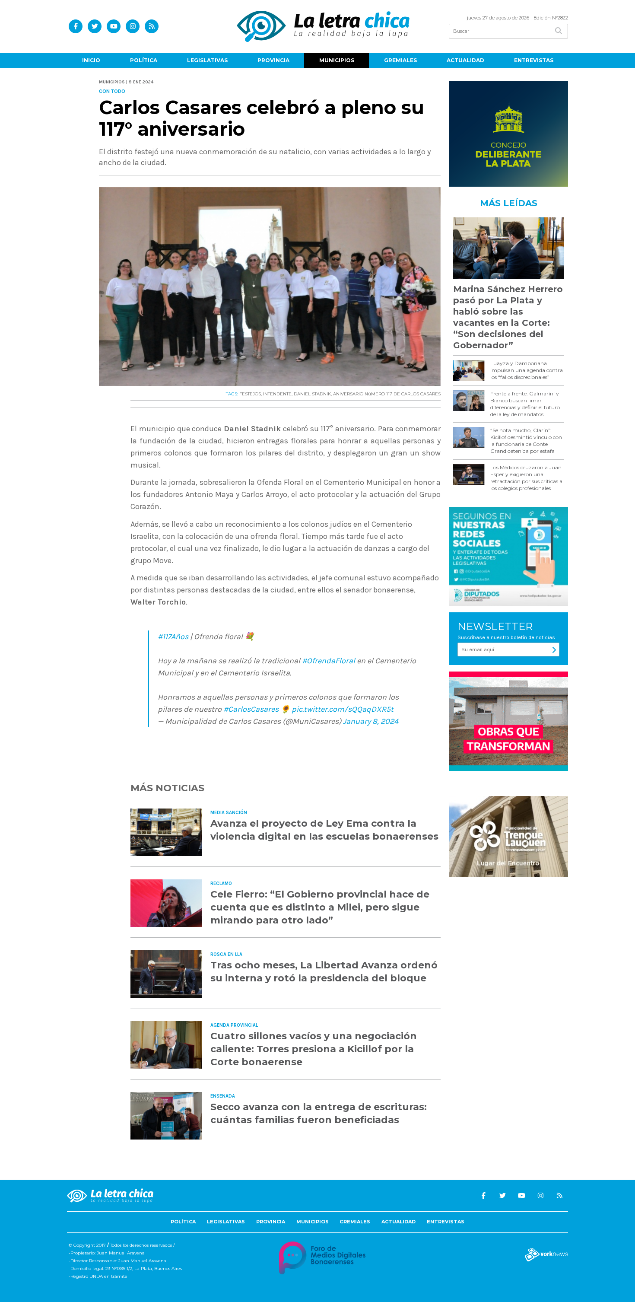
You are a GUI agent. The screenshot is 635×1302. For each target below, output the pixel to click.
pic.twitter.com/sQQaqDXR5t (343, 709)
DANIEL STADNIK (312, 394)
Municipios (336, 60)
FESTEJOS (250, 394)
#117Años (173, 636)
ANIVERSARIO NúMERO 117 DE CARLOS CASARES (387, 394)
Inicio (91, 60)
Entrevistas (533, 60)
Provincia (273, 60)
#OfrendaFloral (328, 660)
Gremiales (400, 60)
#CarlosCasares (251, 709)
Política (143, 60)
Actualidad (465, 60)
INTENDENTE (277, 394)
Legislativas (207, 60)
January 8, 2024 (370, 721)
